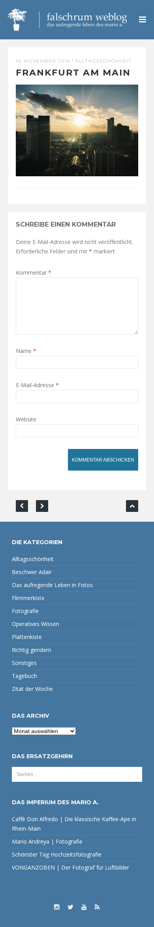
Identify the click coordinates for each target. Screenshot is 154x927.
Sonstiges (24, 663)
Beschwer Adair (32, 572)
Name (26, 351)
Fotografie (25, 611)
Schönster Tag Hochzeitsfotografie (56, 854)
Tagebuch (24, 676)
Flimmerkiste (28, 598)
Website (26, 419)
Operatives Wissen (35, 624)
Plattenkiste (27, 637)
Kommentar (33, 272)
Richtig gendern (31, 650)
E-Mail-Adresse (37, 385)
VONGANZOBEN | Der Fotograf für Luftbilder (70, 867)
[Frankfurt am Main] (77, 129)
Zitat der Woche (32, 688)
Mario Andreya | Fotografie (47, 841)
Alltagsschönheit (103, 61)
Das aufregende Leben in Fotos (52, 585)
